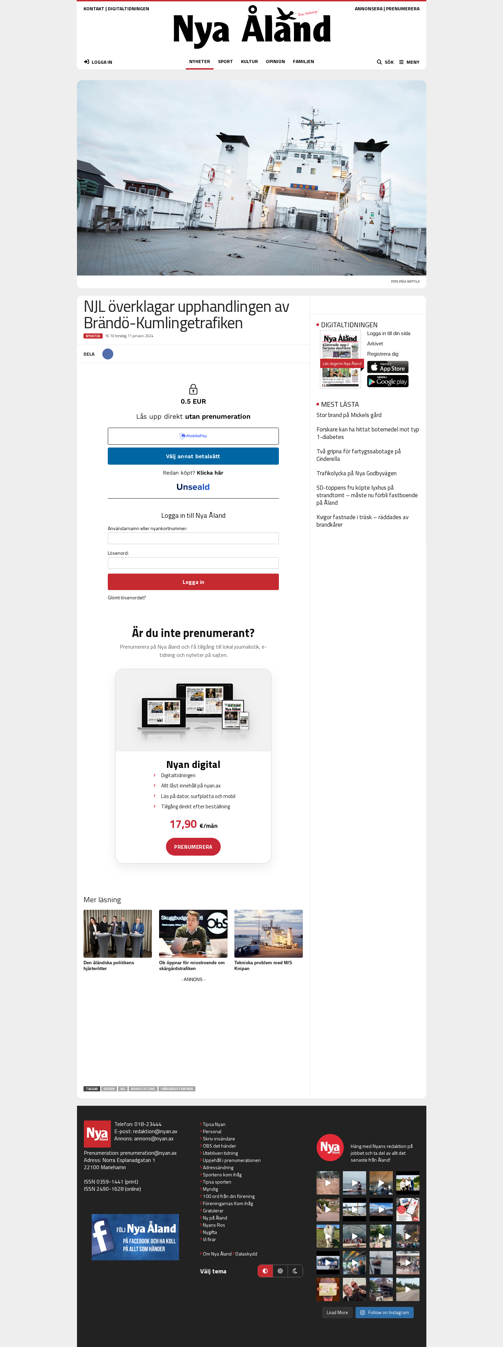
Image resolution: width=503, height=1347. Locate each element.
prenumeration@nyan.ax (148, 1153)
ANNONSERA (369, 8)
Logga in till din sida (388, 333)
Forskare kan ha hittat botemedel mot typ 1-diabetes (368, 433)
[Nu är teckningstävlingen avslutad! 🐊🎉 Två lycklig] (328, 1289)
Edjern (109, 1089)
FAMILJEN (303, 61)
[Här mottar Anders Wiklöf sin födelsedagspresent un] (354, 1262)
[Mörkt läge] (295, 1271)
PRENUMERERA (403, 8)
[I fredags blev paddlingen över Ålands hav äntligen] (354, 1183)
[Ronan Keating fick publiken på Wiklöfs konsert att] (408, 1236)
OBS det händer (219, 1145)
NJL (122, 1089)
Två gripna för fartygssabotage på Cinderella (359, 455)
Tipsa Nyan (214, 1124)
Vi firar (209, 1239)
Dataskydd (246, 1253)
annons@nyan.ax (153, 1138)
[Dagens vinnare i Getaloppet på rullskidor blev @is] (408, 1289)
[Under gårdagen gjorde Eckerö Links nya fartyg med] (381, 1209)
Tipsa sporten (217, 1181)
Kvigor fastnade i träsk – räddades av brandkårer (363, 521)
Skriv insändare (219, 1138)
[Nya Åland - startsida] (252, 50)
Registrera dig (382, 354)
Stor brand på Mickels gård (349, 415)
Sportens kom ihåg (222, 1174)
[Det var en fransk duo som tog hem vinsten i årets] (354, 1209)
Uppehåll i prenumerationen (232, 1160)
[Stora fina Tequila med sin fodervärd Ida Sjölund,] (328, 1236)
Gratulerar (213, 1210)
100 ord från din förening (229, 1196)
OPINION (275, 61)
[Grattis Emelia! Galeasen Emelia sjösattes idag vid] (381, 1262)
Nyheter (93, 336)
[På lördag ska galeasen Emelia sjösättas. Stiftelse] (381, 1289)
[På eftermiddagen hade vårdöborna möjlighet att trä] (408, 1183)
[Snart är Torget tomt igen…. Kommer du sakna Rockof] (381, 1236)
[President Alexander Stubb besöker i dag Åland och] (328, 1209)
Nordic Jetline (143, 1089)
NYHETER (199, 61)
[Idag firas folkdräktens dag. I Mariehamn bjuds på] (354, 1236)
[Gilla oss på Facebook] (135, 1237)
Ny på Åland (215, 1217)
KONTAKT (93, 8)
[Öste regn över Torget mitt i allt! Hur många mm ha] (408, 1262)
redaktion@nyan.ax (155, 1131)
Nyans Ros (214, 1224)
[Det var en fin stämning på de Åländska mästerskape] (328, 1183)
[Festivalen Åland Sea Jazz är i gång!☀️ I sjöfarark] (381, 1183)
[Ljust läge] (280, 1271)
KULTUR (249, 61)
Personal (212, 1131)
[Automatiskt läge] (265, 1271)
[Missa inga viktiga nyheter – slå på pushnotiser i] (408, 1209)
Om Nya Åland (217, 1253)
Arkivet (375, 343)
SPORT (225, 61)
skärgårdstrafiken (177, 1089)
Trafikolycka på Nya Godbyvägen (357, 473)
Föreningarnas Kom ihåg (228, 1203)
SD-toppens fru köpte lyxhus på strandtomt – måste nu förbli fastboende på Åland (367, 495)
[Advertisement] (193, 1032)
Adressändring (218, 1167)
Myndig (210, 1188)
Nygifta (210, 1232)
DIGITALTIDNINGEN (128, 8)
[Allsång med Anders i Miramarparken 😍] (328, 1262)
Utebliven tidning (220, 1152)
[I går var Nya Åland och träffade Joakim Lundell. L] (354, 1289)
